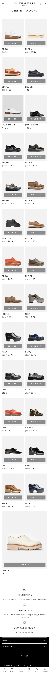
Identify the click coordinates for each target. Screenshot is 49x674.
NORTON (6, 238)
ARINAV (29, 427)
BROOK (5, 49)
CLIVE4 (5, 570)
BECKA (28, 49)
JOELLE (5, 314)
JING (4, 465)
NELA (27, 314)
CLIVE (28, 352)
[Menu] (3, 4)
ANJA (27, 465)
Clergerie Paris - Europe (20, 666)
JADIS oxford (8, 125)
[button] (40, 4)
